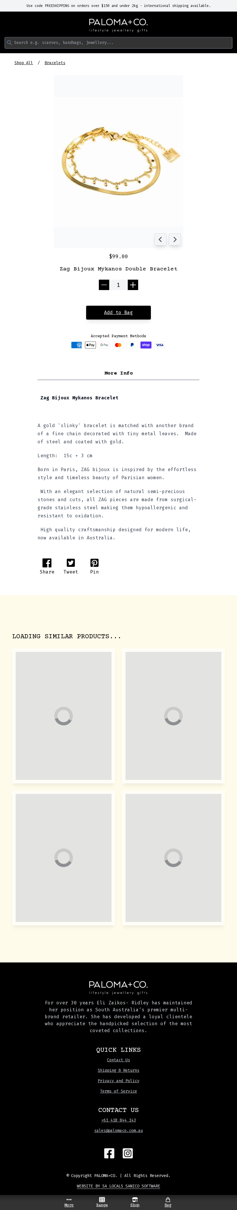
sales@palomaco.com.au (118, 1130)
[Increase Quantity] (133, 285)
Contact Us (118, 1060)
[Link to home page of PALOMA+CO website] (118, 25)
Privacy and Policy (118, 1080)
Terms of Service (118, 1091)
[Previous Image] (160, 239)
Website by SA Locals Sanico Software (118, 1186)
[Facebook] (109, 1153)
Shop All (23, 62)
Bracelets (55, 62)
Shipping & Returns (118, 1070)
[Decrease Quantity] (104, 285)
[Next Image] (175, 239)
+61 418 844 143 (118, 1120)
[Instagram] (128, 1153)
